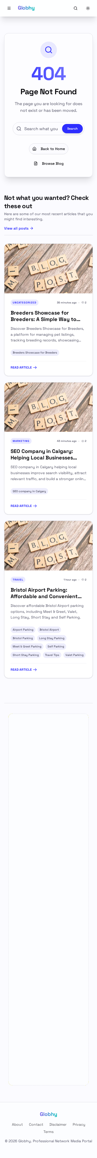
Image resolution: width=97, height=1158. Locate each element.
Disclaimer (57, 1124)
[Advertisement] (48, 899)
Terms (48, 1131)
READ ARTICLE (21, 367)
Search (72, 129)
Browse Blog (53, 163)
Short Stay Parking (26, 655)
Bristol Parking (23, 638)
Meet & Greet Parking (27, 646)
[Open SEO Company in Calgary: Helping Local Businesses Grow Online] (48, 407)
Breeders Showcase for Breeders (35, 352)
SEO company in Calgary (29, 491)
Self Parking (56, 646)
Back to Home (53, 148)
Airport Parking (23, 629)
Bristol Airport (49, 629)
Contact (36, 1124)
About (17, 1124)
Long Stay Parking (51, 638)
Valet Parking (74, 655)
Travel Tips (52, 655)
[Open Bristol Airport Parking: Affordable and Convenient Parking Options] (48, 545)
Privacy (79, 1124)
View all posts (16, 228)
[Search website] (75, 8)
